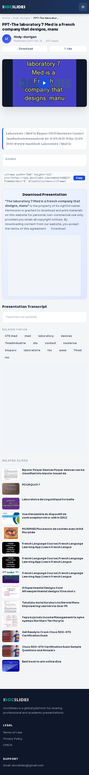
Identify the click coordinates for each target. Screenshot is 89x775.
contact (50, 343)
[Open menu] (83, 7)
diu (35, 343)
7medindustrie (15, 343)
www (62, 350)
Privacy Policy (12, 739)
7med (78, 350)
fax (50, 350)
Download (58, 228)
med (28, 336)
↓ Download (25, 48)
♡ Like (68, 48)
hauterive (70, 343)
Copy (79, 178)
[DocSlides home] (13, 7)
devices (66, 336)
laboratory (46, 336)
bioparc (10, 350)
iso (7, 357)
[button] (44, 83)
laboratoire (32, 350)
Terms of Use (12, 732)
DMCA (7, 745)
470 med (11, 336)
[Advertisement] (44, 265)
